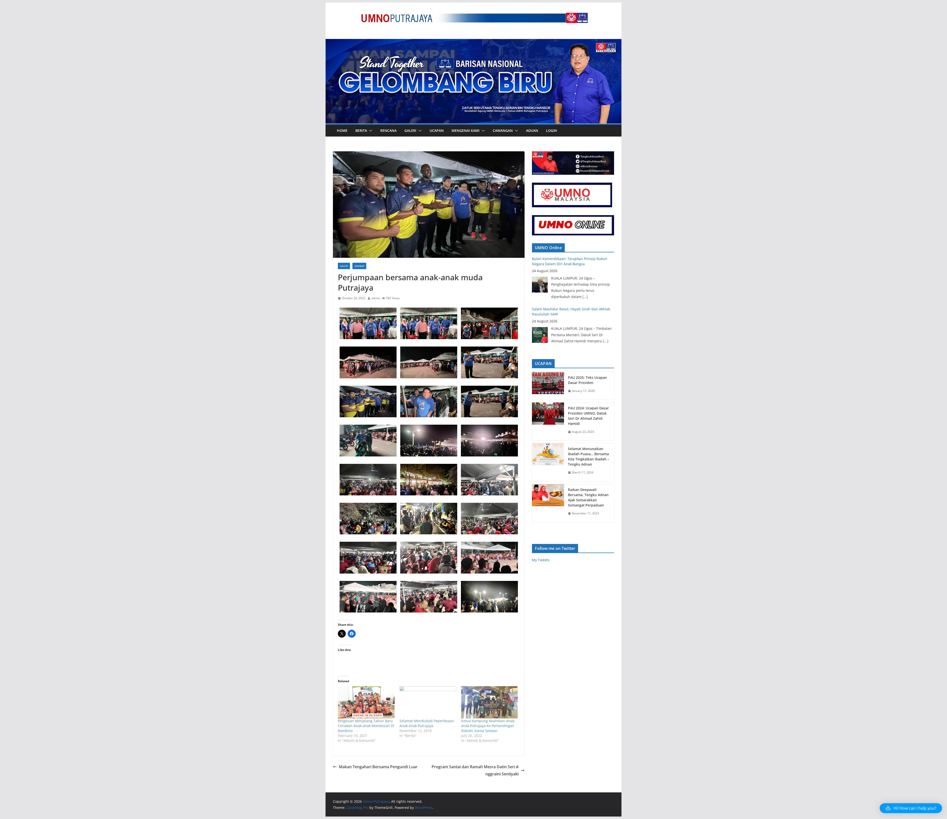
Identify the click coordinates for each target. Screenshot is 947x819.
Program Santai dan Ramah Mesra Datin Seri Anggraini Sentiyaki (475, 770)
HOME (342, 130)
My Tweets (540, 560)
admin (375, 298)
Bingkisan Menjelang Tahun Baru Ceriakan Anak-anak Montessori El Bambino (366, 725)
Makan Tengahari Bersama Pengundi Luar (378, 766)
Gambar (359, 266)
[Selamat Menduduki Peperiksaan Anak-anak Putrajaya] (428, 702)
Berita (361, 130)
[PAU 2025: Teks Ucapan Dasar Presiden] (548, 386)
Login (551, 130)
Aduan (532, 130)
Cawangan (503, 130)
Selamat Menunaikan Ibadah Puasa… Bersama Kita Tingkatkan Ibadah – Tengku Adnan (588, 456)
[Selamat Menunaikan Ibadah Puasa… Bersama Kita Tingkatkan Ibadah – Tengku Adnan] (548, 462)
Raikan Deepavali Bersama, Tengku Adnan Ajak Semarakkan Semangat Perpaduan (588, 497)
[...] (605, 290)
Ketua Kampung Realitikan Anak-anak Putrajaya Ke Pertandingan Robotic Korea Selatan (488, 725)
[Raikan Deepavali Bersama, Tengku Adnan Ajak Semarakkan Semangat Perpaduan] (548, 503)
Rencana (388, 130)
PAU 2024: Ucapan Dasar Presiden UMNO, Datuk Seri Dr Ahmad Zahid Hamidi (588, 416)
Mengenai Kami (465, 130)
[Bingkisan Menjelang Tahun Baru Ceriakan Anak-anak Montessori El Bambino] (366, 702)
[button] (369, 130)
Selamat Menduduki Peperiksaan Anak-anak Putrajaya (427, 723)
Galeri (410, 130)
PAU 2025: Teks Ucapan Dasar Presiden (587, 380)
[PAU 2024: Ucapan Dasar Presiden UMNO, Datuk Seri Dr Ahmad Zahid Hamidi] (548, 421)
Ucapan (437, 130)
